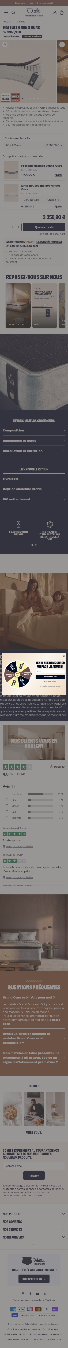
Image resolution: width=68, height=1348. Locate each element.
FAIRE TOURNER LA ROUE (50, 677)
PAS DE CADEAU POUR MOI (50, 681)
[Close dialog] (64, 656)
